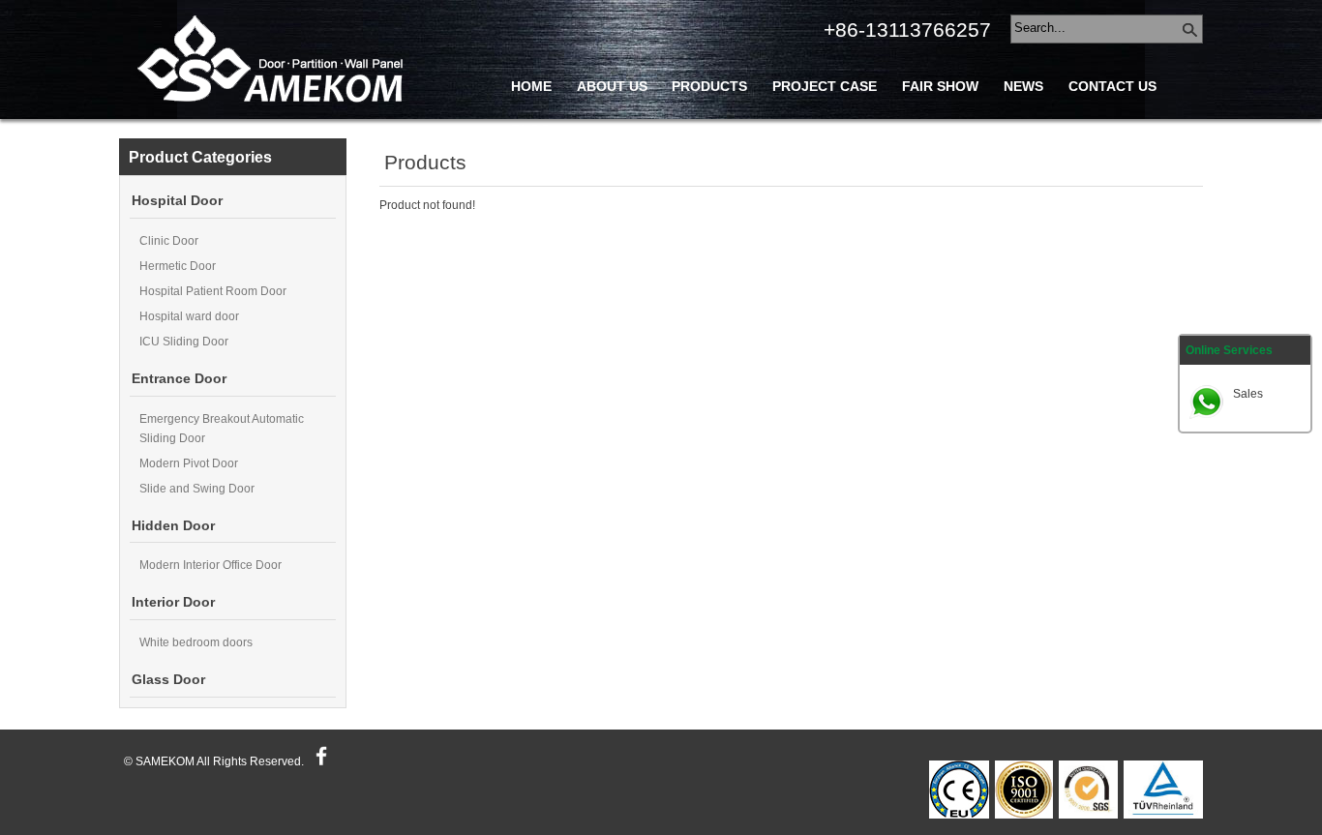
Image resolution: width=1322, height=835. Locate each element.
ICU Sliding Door (183, 341)
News (1023, 86)
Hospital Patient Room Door (212, 291)
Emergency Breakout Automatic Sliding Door (221, 428)
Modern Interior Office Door (210, 565)
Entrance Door (179, 379)
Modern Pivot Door (188, 463)
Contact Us (1112, 86)
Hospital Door (177, 201)
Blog (531, 130)
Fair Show (940, 86)
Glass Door (168, 679)
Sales (1248, 394)
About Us (612, 86)
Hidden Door (173, 526)
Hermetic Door (177, 266)
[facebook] (319, 761)
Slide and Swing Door (197, 488)
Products (709, 86)
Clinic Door (168, 241)
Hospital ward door (189, 316)
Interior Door (173, 602)
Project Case (824, 86)
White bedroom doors (196, 642)
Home (531, 86)
